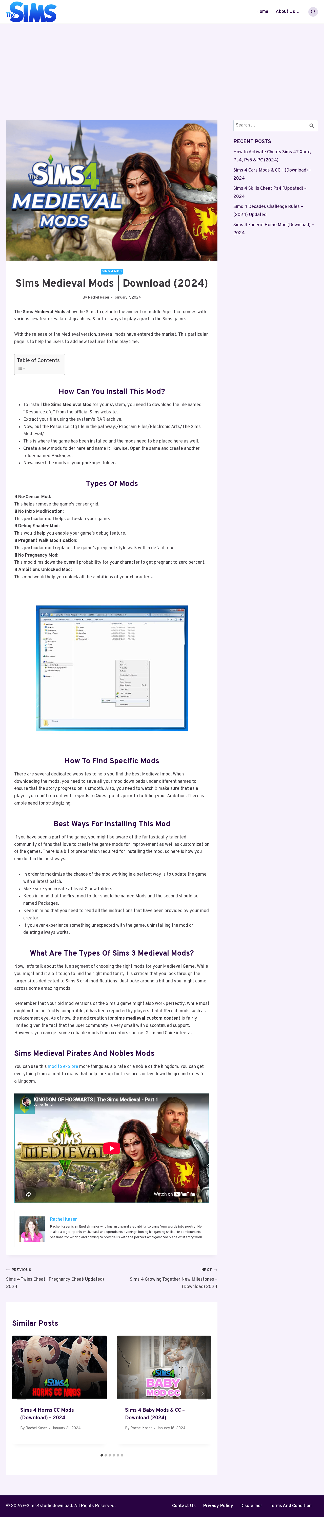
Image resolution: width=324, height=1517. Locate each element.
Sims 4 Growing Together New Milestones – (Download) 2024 (173, 1279)
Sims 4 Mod (112, 271)
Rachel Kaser (98, 297)
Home (262, 12)
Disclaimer (251, 1506)
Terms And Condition (291, 1506)
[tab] (101, 1455)
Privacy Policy (218, 1506)
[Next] (202, 1393)
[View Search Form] (313, 12)
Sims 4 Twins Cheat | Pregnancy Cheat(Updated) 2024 (55, 1279)
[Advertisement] (162, 61)
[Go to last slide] (21, 1393)
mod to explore (63, 1067)
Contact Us (184, 1506)
